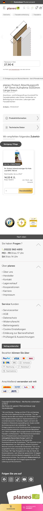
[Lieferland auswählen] (4, 2)
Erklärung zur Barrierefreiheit (18, 333)
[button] (4, 2)
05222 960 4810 (13, 249)
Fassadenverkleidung (22, 14)
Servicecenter (10, 310)
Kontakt (7, 279)
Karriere (7, 290)
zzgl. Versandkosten (14, 69)
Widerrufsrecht (11, 321)
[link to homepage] (13, 8)
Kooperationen (11, 287)
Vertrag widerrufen (11, 346)
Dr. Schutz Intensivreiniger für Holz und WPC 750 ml (17, 170)
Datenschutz (10, 317)
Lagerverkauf (10, 283)
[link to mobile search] (28, 8)
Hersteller (8, 275)
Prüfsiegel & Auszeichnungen (18, 336)
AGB (5, 313)
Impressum (9, 294)
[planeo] (25, 497)
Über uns (8, 271)
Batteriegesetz (11, 325)
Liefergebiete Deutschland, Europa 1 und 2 (16, 438)
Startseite (6, 14)
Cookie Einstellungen (14, 329)
